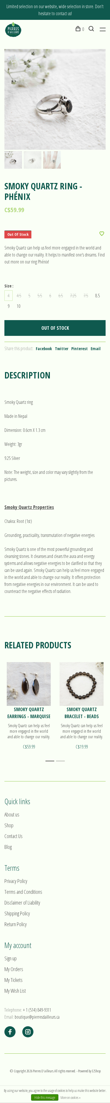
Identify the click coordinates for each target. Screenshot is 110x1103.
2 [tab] (62, 761)
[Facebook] (10, 1032)
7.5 (86, 295)
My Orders (13, 969)
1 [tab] (51, 761)
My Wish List (15, 990)
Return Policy (15, 924)
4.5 (19, 295)
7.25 (73, 295)
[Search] (92, 29)
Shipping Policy (17, 913)
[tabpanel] (55, 99)
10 (18, 306)
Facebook (44, 348)
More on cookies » (70, 1097)
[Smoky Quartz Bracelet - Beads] (82, 684)
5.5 (40, 295)
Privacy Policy (15, 880)
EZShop (96, 1071)
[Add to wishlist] (101, 234)
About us (11, 814)
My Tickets (13, 979)
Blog (8, 846)
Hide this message (44, 1097)
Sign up (10, 958)
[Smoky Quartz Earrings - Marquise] (29, 684)
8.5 (97, 295)
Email (96, 348)
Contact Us (13, 836)
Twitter (61, 348)
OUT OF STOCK (55, 328)
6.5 (60, 295)
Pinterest (79, 348)
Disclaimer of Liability (22, 902)
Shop (8, 825)
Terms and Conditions (23, 891)
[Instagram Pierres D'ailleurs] (27, 1032)
